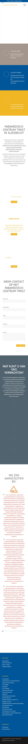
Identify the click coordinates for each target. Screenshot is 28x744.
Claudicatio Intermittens (8, 682)
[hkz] (14, 489)
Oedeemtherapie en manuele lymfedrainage (12, 703)
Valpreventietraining (10, 225)
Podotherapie (5, 707)
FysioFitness (5, 727)
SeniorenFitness (6, 729)
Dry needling (5, 684)
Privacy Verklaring (11, 740)
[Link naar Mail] (25, 742)
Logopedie (4, 694)
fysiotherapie (6, 145)
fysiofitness (9, 163)
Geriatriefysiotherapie (7, 690)
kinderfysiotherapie (10, 149)
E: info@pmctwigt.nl (18, 1)
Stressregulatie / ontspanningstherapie (11, 713)
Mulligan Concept (6, 701)
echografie (18, 149)
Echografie (8, 257)
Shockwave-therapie (16, 196)
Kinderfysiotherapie (7, 692)
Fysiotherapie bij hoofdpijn (8, 696)
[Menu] (24, 5)
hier (22, 108)
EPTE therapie (5, 688)
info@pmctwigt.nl (6, 666)
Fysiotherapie (5, 679)
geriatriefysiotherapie (16, 147)
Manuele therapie (6, 697)
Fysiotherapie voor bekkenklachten (11, 680)
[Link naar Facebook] (23, 742)
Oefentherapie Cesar (7, 705)
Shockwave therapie (7, 709)
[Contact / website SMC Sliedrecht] (6, 99)
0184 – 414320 (6, 664)
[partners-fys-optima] (14, 636)
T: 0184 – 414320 (9, 1)
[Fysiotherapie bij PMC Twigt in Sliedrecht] (11, 5)
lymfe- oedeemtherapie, (15, 145)
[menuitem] (24, 5)
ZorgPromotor (4, 740)
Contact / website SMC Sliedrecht (15, 99)
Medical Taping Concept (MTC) (10, 699)
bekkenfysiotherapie (14, 151)
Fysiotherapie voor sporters (9, 711)
